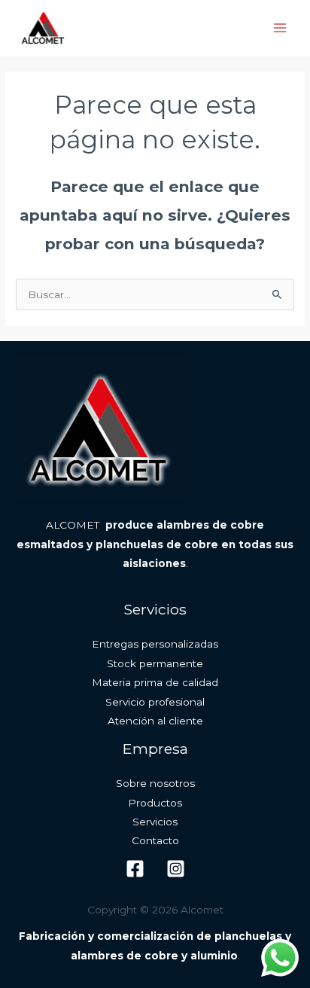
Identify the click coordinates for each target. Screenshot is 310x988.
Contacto (155, 840)
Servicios (155, 822)
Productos (155, 803)
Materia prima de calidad (155, 682)
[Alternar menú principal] (280, 28)
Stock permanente (155, 663)
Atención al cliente (155, 721)
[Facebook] (135, 868)
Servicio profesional (155, 702)
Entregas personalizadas (155, 644)
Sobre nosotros (155, 783)
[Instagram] (175, 868)
